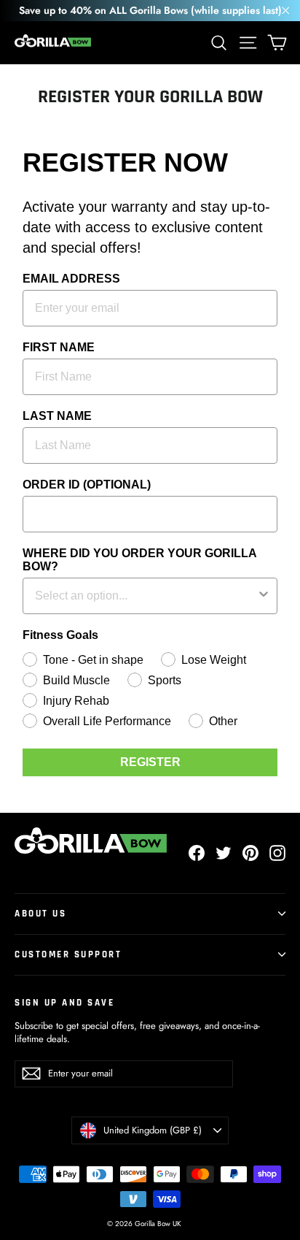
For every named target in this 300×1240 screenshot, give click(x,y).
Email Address (71, 278)
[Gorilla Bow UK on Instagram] (277, 853)
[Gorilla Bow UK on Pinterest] (250, 853)
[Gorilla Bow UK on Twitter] (224, 853)
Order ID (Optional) (87, 484)
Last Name (57, 416)
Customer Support (68, 954)
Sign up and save (64, 1003)
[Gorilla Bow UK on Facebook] (197, 853)
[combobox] (145, 595)
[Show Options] (263, 595)
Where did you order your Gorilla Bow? (139, 560)
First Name (59, 347)
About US (40, 913)
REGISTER (150, 762)
